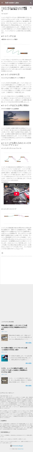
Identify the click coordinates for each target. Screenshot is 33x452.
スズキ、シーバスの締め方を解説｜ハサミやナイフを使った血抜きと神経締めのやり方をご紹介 (14, 370)
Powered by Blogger (17, 446)
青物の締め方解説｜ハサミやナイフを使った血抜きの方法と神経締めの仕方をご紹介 (14, 327)
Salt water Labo (12, 3)
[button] (31, 8)
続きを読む (29, 342)
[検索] (31, 3)
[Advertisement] (16, 270)
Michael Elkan (20, 448)
